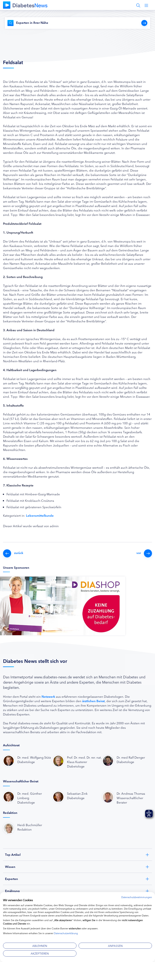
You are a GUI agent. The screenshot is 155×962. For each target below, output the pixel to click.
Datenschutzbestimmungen (136, 897)
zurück (18, 553)
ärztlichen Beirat (93, 701)
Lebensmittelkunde (40, 515)
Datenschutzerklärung (66, 933)
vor (138, 553)
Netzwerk (48, 696)
